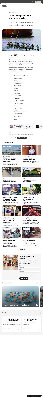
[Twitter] (29, 55)
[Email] (31, 55)
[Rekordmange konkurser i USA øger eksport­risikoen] (31, 214)
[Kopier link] (33, 55)
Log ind (32, 1)
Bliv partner (38, 1)
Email (20, 269)
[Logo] (4, 6)
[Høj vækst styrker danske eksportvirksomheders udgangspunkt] (11, 155)
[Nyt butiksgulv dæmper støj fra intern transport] (11, 174)
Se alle (37, 283)
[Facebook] (24, 55)
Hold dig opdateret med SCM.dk (34, 396)
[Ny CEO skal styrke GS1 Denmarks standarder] (31, 154)
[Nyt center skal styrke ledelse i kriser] (31, 236)
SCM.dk (15, 55)
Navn (20, 265)
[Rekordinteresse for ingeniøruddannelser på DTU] (31, 194)
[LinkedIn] (26, 55)
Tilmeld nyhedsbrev (24, 278)
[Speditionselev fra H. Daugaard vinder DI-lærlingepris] (11, 215)
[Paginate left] (3, 297)
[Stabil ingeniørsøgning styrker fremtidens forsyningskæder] (11, 237)
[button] (33, 123)
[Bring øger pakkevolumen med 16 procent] (31, 174)
